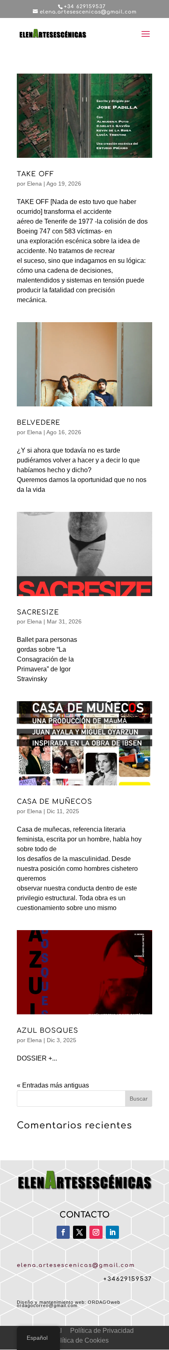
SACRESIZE (38, 612)
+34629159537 (127, 1279)
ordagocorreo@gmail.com (47, 1305)
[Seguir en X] (79, 1232)
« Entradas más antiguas (53, 1085)
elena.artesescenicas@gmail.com (76, 1265)
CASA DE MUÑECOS (54, 801)
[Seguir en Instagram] (96, 1232)
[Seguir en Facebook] (63, 1232)
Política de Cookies (80, 1340)
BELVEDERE (38, 422)
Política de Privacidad (102, 1330)
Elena (34, 183)
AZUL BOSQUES (47, 1030)
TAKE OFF (35, 174)
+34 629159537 (85, 6)
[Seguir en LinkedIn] (112, 1232)
